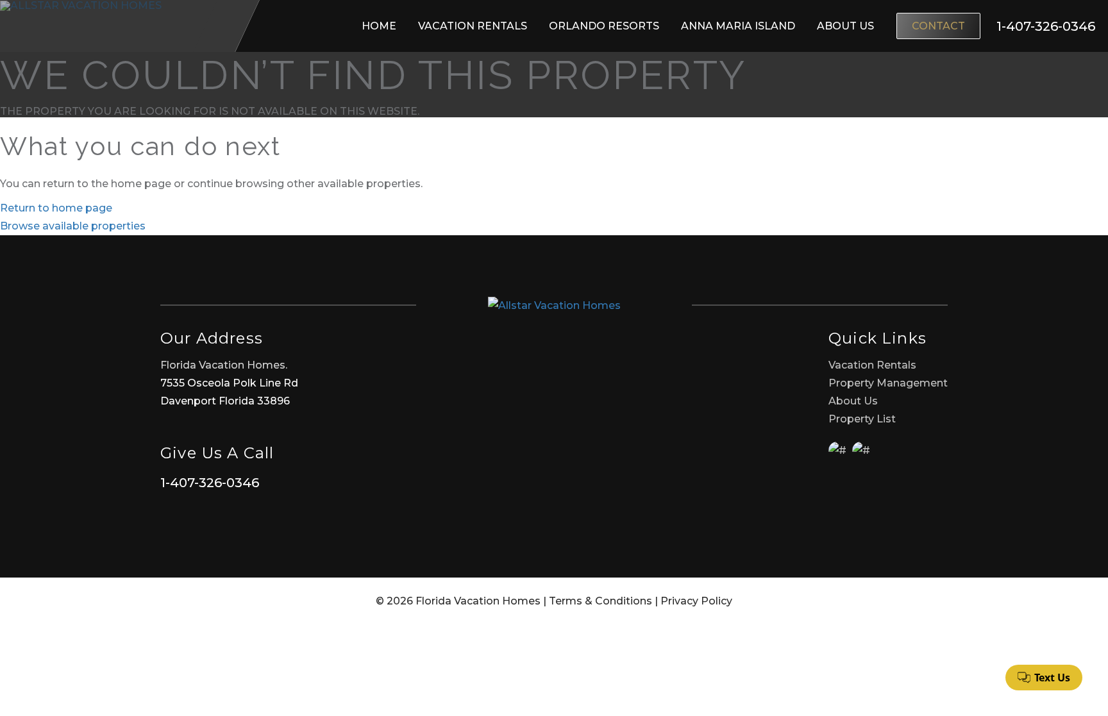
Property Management (888, 383)
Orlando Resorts (604, 26)
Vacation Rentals (472, 26)
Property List (862, 419)
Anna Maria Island (738, 26)
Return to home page (56, 208)
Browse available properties (73, 226)
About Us (845, 26)
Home (379, 26)
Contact (938, 26)
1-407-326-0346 (209, 482)
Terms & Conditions (600, 601)
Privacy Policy (696, 601)
